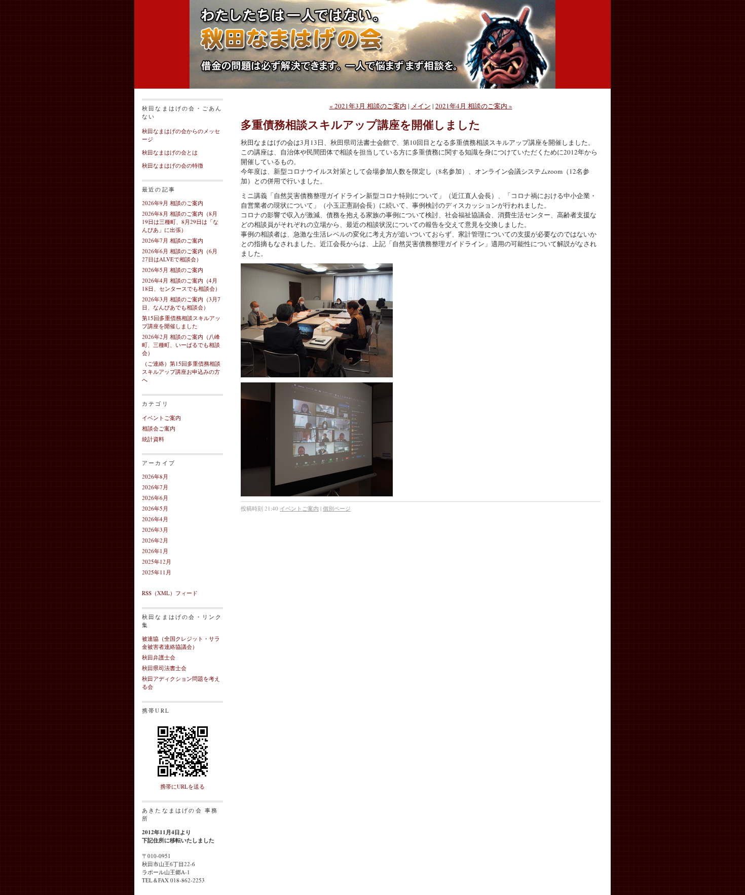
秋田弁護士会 (158, 657)
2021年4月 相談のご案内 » (473, 105)
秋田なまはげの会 (372, 55)
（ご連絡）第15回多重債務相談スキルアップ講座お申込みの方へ (181, 371)
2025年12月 (156, 561)
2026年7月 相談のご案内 (172, 240)
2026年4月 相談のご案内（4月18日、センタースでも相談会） (181, 284)
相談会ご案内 (158, 428)
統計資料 (153, 439)
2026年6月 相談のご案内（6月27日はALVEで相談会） (179, 255)
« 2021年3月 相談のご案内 (367, 105)
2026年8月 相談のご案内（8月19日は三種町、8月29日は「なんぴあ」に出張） (180, 222)
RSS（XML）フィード (170, 593)
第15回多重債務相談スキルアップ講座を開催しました (181, 322)
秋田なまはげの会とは (170, 152)
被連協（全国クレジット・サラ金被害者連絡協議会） (181, 642)
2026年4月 (155, 519)
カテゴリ (155, 403)
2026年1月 (155, 551)
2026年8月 (155, 476)
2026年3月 (155, 529)
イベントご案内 (161, 417)
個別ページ (337, 508)
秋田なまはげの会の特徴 (172, 165)
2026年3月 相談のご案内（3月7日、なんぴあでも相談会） (181, 303)
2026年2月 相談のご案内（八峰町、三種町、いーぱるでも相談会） (181, 345)
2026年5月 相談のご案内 (172, 270)
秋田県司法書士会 (164, 668)
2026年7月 (155, 487)
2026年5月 (155, 508)
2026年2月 (155, 540)
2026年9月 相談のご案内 (172, 203)
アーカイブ (158, 462)
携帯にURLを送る (182, 786)
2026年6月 (155, 497)
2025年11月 (156, 572)
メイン (421, 105)
